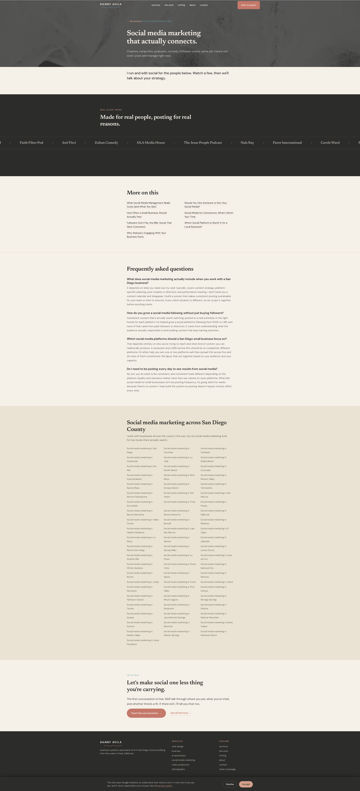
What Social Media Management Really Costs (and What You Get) (148, 204)
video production (180, 764)
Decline (230, 784)
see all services (180, 712)
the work (169, 5)
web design (178, 746)
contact (204, 5)
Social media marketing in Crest (180, 582)
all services (134, 21)
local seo (176, 751)
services (156, 5)
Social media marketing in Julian (143, 582)
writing (181, 5)
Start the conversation (146, 713)
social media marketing (183, 760)
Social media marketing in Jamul (217, 582)
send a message (227, 769)
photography (178, 769)
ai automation (179, 755)
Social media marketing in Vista (179, 501)
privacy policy (165, 785)
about (192, 5)
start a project (248, 5)
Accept (246, 784)
